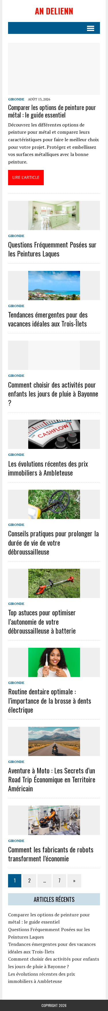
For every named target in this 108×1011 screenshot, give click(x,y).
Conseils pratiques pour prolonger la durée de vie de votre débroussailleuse (53, 542)
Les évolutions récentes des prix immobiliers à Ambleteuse (48, 468)
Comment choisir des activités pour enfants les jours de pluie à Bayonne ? (53, 393)
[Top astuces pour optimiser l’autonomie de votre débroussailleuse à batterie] (54, 594)
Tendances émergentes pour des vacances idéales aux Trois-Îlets (48, 319)
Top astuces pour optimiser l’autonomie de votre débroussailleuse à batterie (42, 621)
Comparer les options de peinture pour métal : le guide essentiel (52, 110)
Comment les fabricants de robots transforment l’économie (50, 853)
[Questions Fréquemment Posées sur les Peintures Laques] (54, 226)
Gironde (16, 99)
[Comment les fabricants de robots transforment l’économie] (54, 831)
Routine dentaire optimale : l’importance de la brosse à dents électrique (49, 700)
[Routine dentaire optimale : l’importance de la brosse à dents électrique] (54, 673)
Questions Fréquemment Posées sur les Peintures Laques (52, 248)
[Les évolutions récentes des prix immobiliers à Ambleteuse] (54, 445)
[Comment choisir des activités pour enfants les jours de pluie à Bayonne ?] (54, 366)
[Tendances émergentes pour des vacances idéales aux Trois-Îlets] (54, 296)
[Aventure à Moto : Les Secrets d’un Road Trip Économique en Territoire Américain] (54, 752)
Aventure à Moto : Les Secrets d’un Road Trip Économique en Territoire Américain (51, 779)
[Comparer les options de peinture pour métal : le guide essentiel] (54, 91)
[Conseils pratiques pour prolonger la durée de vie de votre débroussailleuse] (54, 515)
